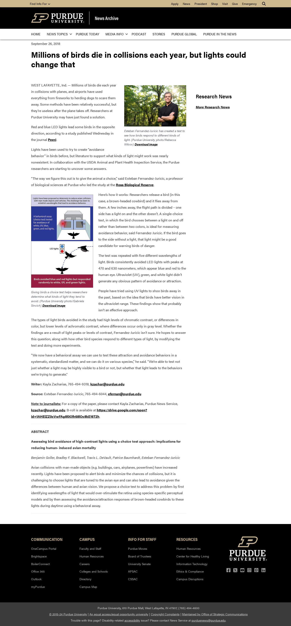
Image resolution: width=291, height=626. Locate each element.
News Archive (106, 18)
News (186, 3)
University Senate (139, 564)
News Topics (57, 34)
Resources (186, 539)
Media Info (114, 34)
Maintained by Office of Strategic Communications (215, 614)
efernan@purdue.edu (124, 393)
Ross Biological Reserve (135, 184)
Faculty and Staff (90, 548)
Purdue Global (184, 34)
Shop (214, 3)
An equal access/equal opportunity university (118, 614)
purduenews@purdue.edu (209, 620)
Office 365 (38, 571)
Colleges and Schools (93, 571)
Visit (225, 3)
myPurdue (38, 586)
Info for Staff (142, 539)
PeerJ (52, 139)
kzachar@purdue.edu (107, 384)
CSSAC (133, 579)
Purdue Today (87, 34)
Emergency (249, 3)
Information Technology (191, 564)
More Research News (213, 107)
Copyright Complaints (165, 614)
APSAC (133, 571)
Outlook (36, 579)
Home (35, 34)
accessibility (132, 620)
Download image (146, 144)
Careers (84, 564)
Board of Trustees (139, 556)
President (200, 3)
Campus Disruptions (189, 579)
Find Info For (39, 3)
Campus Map (88, 586)
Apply (175, 3)
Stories (159, 34)
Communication (47, 539)
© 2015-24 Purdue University (68, 614)
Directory (85, 579)
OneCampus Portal (43, 548)
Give (235, 3)
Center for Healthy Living (192, 556)
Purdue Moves (137, 548)
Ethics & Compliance (190, 571)
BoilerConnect (40, 564)
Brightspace (39, 556)
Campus (87, 539)
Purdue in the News (219, 34)
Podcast (139, 34)
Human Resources (91, 556)
